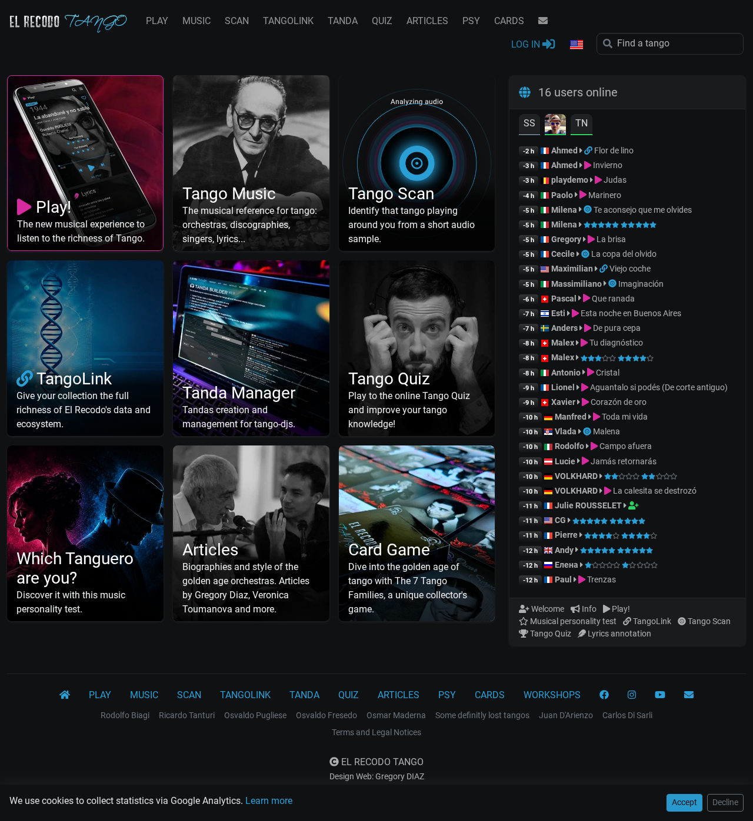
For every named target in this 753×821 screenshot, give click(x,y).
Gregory (566, 239)
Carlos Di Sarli (627, 715)
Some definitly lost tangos (482, 715)
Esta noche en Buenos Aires (630, 313)
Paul (563, 579)
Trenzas (600, 579)
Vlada (566, 431)
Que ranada (612, 298)
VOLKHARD (576, 476)
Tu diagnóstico (615, 342)
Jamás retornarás (623, 461)
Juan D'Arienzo (566, 715)
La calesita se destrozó (654, 490)
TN (581, 123)
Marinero (604, 195)
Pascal (564, 298)
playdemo (569, 180)
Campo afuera (625, 446)
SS (529, 123)
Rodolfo (569, 446)
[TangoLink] (589, 150)
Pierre (566, 534)
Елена (566, 564)
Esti (558, 313)
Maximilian (572, 268)
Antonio (566, 372)
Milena (564, 210)
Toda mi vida (624, 416)
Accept (684, 802)
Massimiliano (576, 284)
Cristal (606, 372)
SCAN (237, 20)
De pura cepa (616, 328)
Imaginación (641, 284)
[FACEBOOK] (604, 695)
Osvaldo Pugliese (255, 715)
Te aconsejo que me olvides (643, 210)
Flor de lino (614, 150)
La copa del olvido (624, 254)
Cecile (563, 254)
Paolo (562, 195)
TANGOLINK (288, 20)
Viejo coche (630, 268)
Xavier (564, 402)
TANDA (343, 20)
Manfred (571, 416)
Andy (564, 550)
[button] (576, 45)
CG (560, 520)
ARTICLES (427, 20)
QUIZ (382, 20)
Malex (562, 342)
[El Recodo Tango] (64, 695)
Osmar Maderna (396, 715)
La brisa (610, 239)
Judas (614, 180)
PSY (471, 20)
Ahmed (564, 150)
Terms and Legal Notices (376, 732)
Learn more (268, 800)
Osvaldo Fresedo (326, 715)
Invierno (606, 165)
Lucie (565, 461)
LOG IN (526, 44)
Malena (606, 431)
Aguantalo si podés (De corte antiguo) (658, 387)
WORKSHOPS (552, 695)
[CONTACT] (543, 21)
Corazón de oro (618, 402)
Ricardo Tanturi (187, 715)
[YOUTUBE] (660, 695)
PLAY (157, 20)
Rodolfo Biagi (125, 715)
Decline (725, 802)
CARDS (509, 20)
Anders (564, 328)
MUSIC (196, 20)
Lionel (564, 387)
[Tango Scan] (589, 210)
